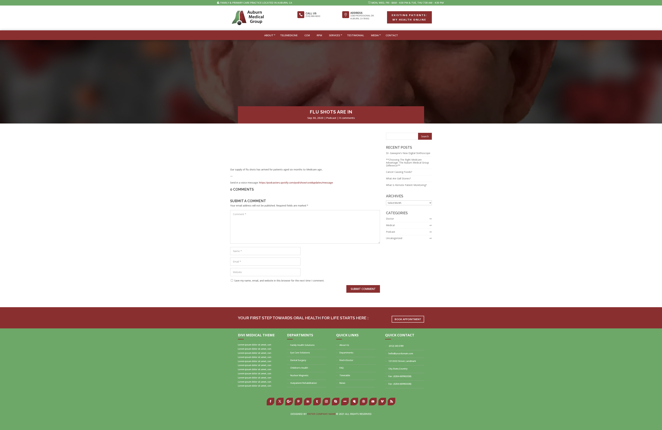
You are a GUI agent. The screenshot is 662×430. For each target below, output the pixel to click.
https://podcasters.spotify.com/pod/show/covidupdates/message (296, 182)
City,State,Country (398, 368)
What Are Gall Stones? (398, 178)
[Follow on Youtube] (373, 401)
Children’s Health (299, 367)
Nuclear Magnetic (299, 375)
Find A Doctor (346, 360)
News (342, 382)
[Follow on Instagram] (326, 401)
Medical (390, 225)
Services (334, 35)
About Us (344, 345)
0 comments (347, 118)
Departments (346, 352)
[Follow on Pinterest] (298, 401)
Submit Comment (363, 289)
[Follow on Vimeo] (382, 401)
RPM (319, 35)
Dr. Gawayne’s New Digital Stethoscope (408, 153)
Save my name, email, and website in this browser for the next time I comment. (279, 280)
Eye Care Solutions (300, 352)
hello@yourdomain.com (400, 353)
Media (375, 35)
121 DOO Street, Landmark (402, 361)
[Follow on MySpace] (354, 401)
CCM (307, 35)
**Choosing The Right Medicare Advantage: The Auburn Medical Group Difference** (407, 162)
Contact (392, 35)
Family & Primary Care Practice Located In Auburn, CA (256, 2)
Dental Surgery (298, 360)
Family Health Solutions (302, 345)
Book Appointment (408, 319)
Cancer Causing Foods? (399, 172)
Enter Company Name (321, 414)
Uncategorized (394, 238)
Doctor (390, 218)
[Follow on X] (280, 401)
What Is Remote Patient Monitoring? (406, 185)
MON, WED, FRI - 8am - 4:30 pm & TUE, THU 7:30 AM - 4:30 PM (407, 2)
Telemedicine (289, 35)
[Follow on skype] (335, 401)
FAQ (341, 367)
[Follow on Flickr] (345, 401)
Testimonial (355, 35)
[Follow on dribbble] (363, 401)
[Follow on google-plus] (289, 401)
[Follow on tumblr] (317, 401)
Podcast (331, 118)
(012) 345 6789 (395, 345)
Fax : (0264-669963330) (399, 376)
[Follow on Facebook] (270, 401)
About (268, 35)
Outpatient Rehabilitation (303, 382)
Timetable (344, 375)
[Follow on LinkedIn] (308, 401)
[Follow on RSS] (391, 401)
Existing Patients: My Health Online (409, 17)
